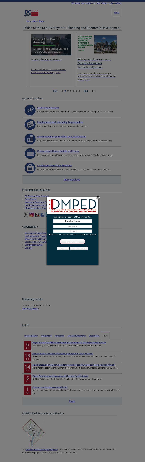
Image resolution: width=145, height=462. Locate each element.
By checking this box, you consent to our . (74, 234)
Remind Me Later (79, 248)
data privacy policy (89, 234)
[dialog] (72, 231)
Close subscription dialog (98, 197)
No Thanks (63, 248)
